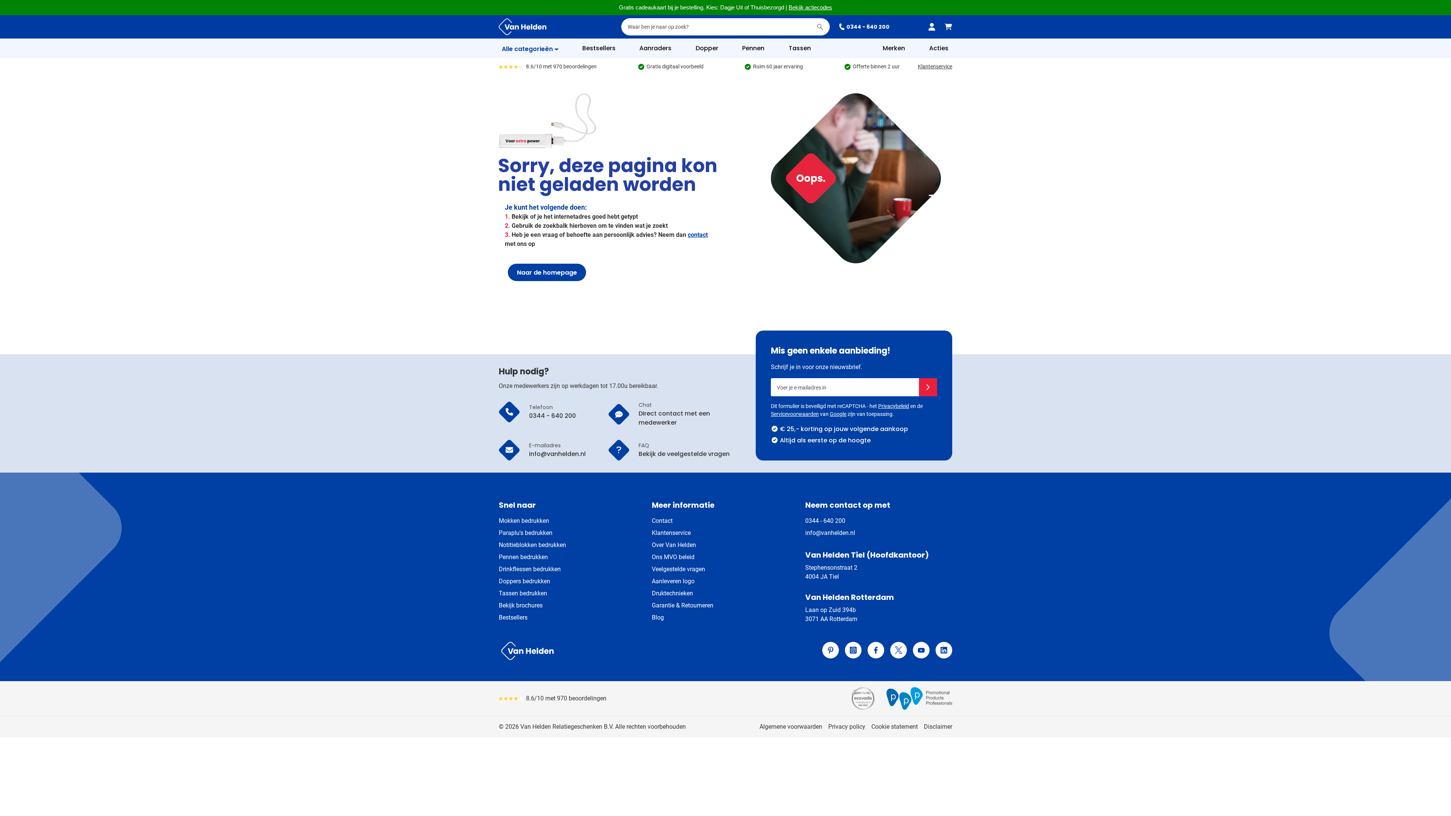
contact (698, 234)
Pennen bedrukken (523, 557)
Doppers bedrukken (524, 581)
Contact (662, 520)
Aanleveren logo (673, 581)
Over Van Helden (674, 545)
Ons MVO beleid (673, 557)
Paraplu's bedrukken (525, 532)
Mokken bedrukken (524, 520)
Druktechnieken (672, 593)
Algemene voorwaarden (791, 726)
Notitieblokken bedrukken (532, 545)
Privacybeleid (893, 406)
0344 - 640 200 (867, 27)
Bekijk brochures (521, 605)
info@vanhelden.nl (830, 532)
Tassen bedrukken (523, 593)
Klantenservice (935, 66)
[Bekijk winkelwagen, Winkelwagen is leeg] (948, 27)
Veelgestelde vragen (678, 569)
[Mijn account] (932, 27)
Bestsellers (513, 617)
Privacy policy (846, 726)
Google (838, 414)
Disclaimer (938, 726)
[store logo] (610, 651)
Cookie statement (894, 726)
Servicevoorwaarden (795, 414)
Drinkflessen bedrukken (530, 569)
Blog (658, 617)
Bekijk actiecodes (810, 8)
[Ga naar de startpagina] (522, 27)
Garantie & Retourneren (682, 605)
